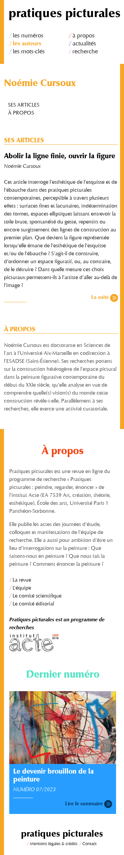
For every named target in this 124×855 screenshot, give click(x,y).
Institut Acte (62, 642)
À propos (21, 113)
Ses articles (23, 105)
